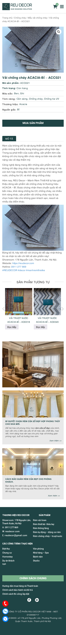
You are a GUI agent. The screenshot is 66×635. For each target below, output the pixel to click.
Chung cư (7, 552)
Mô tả (9, 138)
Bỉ (18, 109)
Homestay (7, 556)
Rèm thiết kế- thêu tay (43, 524)
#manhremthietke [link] (35, 270)
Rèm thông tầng (41, 528)
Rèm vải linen (39, 520)
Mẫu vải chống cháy (37, 17)
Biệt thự (6, 549)
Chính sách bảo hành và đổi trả (17, 590)
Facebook (29, 600)
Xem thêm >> (55, 440)
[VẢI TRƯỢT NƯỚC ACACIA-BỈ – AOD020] (47, 301)
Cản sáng (22, 98)
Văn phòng (38, 549)
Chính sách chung (33, 578)
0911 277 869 (18, 266)
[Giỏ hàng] (55, 6)
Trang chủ (7, 17)
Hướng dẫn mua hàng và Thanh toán (20, 586)
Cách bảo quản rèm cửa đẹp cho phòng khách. (28, 480)
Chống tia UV (51, 98)
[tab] (9, 138)
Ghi (22, 93)
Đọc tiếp (11, 326)
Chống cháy (20, 17)
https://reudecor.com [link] (23, 262)
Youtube (37, 600)
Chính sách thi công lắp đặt (15, 594)
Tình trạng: (9, 87)
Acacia (23, 103)
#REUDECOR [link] (9, 270)
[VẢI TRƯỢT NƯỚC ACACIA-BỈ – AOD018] (18, 301)
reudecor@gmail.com (16, 535)
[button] (58, 31)
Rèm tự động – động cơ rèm (47, 532)
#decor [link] (21, 270)
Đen (16, 93)
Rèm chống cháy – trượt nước (47, 536)
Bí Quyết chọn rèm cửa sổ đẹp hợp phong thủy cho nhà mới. (32, 422)
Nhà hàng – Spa (41, 552)
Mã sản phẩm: (10, 82)
